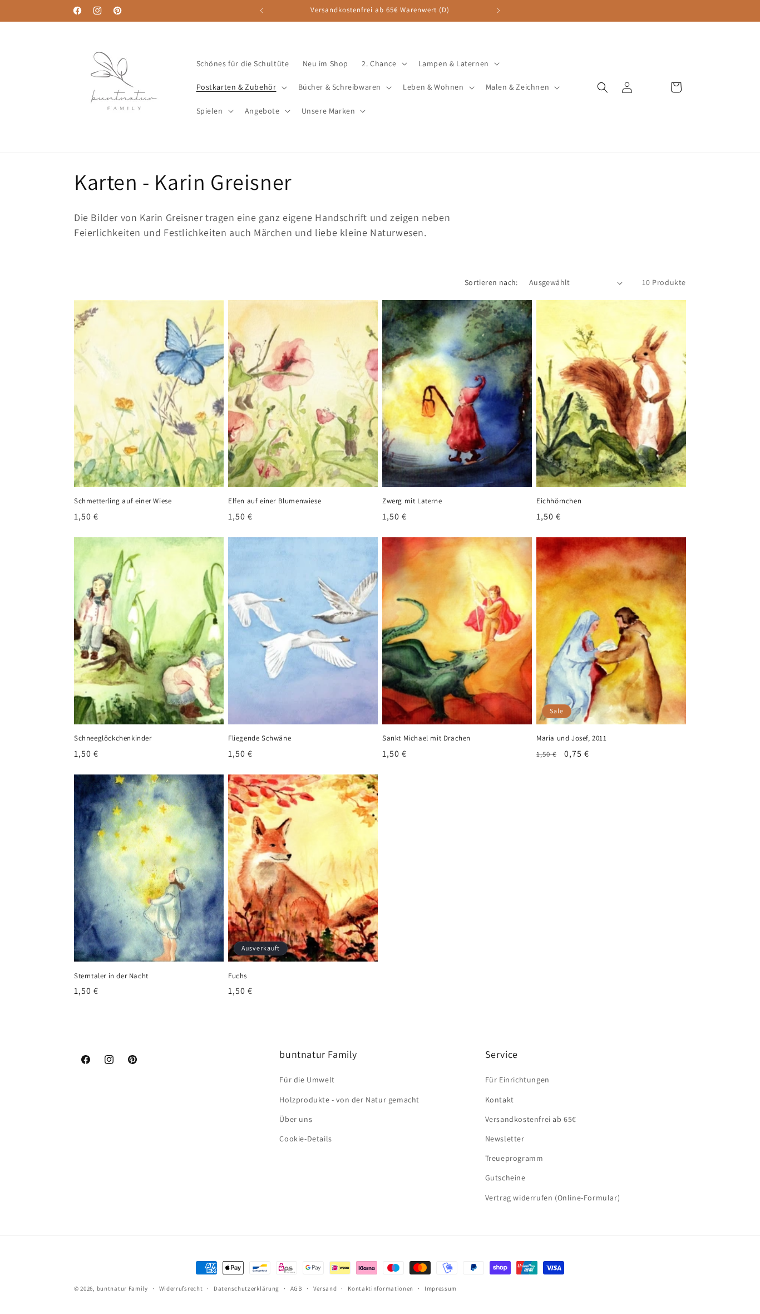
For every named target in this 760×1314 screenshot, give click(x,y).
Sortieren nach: (491, 282)
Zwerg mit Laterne (412, 501)
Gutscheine (505, 1178)
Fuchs (237, 976)
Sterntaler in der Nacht (111, 976)
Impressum (441, 1288)
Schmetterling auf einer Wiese (122, 501)
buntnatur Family (122, 1288)
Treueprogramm (514, 1158)
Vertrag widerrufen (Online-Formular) (552, 1197)
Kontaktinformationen (380, 1288)
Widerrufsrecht (181, 1288)
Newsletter (505, 1139)
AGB (296, 1288)
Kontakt (499, 1099)
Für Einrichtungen (517, 1080)
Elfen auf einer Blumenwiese (274, 501)
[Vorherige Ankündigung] (261, 10)
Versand (325, 1288)
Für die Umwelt (306, 1080)
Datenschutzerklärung (246, 1288)
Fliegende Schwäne (259, 738)
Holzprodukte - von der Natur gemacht (349, 1099)
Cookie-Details (305, 1139)
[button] (383, 63)
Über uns (295, 1119)
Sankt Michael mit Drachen (426, 738)
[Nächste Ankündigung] (498, 10)
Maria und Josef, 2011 (571, 738)
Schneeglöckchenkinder (113, 738)
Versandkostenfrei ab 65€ (530, 1119)
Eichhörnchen (558, 501)
